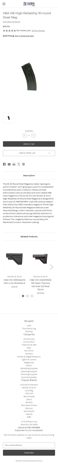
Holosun (29, 408)
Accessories (29, 339)
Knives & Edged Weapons (29, 356)
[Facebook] (4, 164)
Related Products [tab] (29, 236)
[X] (18, 164)
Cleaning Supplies (29, 371)
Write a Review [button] (38, 30)
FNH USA (29, 393)
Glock (29, 399)
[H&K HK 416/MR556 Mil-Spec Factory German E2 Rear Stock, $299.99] (40, 258)
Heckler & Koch (29, 387)
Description (29, 175)
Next (51, 267)
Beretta (29, 402)
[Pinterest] (23, 164)
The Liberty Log (29, 328)
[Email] (9, 164)
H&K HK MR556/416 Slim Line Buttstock (14, 282)
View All (29, 414)
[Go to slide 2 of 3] (27, 296)
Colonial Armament (29, 384)
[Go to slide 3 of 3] (32, 296)
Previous (3, 267)
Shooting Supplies (29, 374)
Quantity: (29, 131)
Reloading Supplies (29, 368)
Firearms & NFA (29, 345)
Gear (29, 348)
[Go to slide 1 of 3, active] (23, 296)
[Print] (14, 164)
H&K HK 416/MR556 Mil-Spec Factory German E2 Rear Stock (40, 285)
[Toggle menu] (4, 4)
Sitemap (29, 331)
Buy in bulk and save (24, 36)
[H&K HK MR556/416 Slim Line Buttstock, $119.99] (14, 258)
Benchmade (29, 396)
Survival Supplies (29, 377)
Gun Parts (29, 351)
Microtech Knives (29, 405)
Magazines (29, 362)
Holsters (29, 353)
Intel (29, 325)
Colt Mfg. (29, 390)
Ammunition (29, 342)
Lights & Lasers (29, 359)
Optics (29, 365)
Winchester (29, 411)
